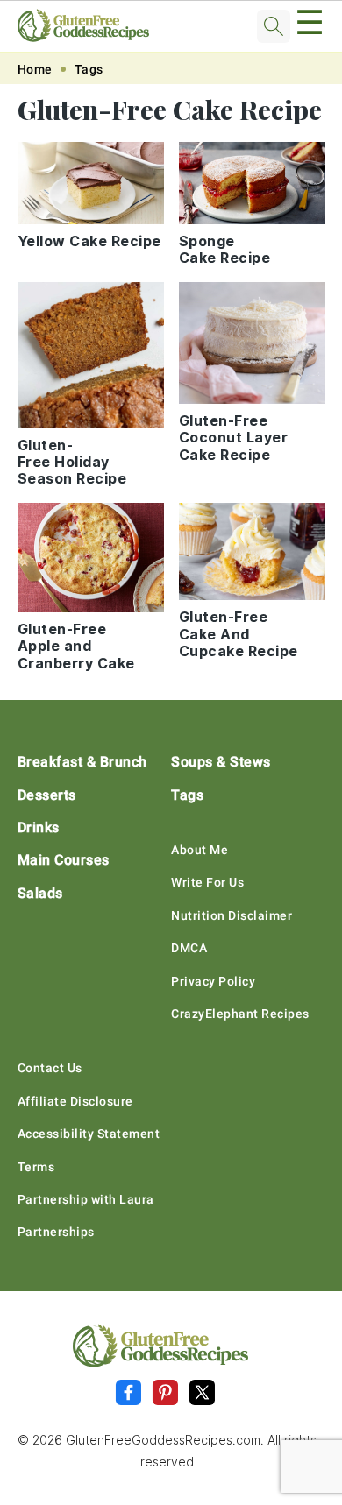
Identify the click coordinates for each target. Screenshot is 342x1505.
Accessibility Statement (89, 1134)
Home (35, 69)
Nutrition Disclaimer (231, 915)
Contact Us (50, 1068)
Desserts (47, 795)
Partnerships (56, 1232)
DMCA (189, 948)
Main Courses (64, 859)
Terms (36, 1167)
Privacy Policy (213, 981)
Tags (89, 69)
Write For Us (207, 882)
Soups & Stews (221, 761)
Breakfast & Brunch (82, 761)
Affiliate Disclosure (75, 1101)
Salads (40, 893)
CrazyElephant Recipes (240, 1014)
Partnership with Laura (86, 1199)
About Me (199, 850)
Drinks (39, 827)
